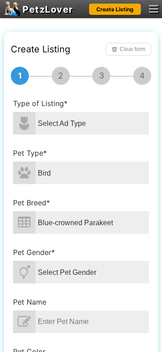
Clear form (132, 49)
